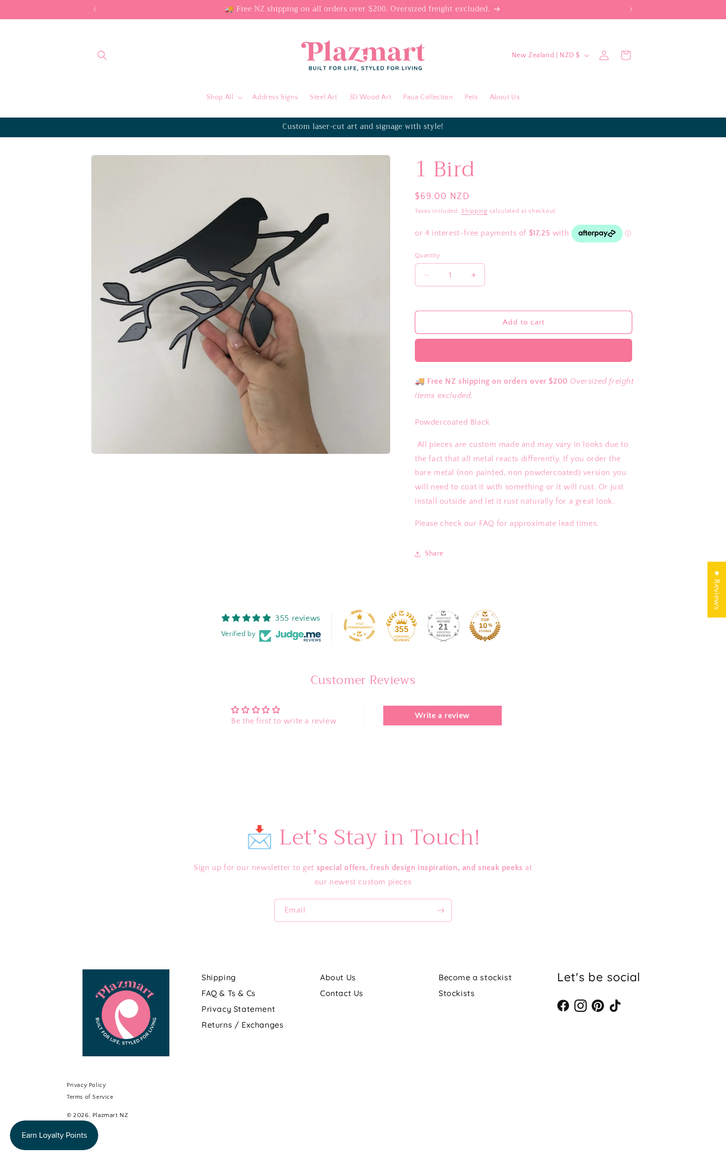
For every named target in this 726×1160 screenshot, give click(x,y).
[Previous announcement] (95, 9)
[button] (102, 55)
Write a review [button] (442, 715)
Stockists (457, 993)
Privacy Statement (238, 1009)
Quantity (427, 255)
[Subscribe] (440, 910)
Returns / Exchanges (242, 1025)
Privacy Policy (86, 1085)
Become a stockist (475, 977)
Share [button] (434, 554)
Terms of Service (90, 1097)
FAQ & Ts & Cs (229, 993)
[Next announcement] (631, 9)
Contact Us (341, 993)
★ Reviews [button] (716, 589)
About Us (338, 977)
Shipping (474, 211)
